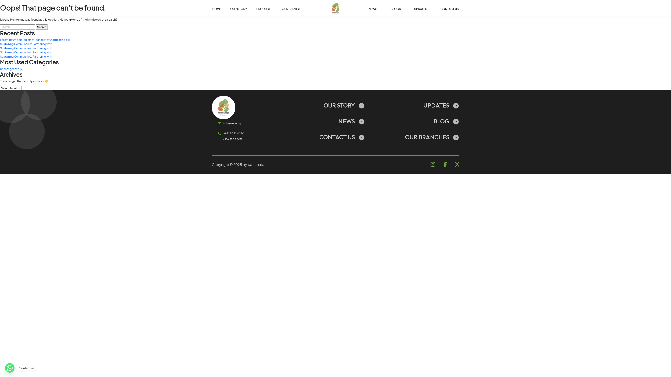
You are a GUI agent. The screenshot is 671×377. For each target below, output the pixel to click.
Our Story (339, 105)
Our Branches (427, 137)
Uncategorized (9, 69)
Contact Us (337, 137)
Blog (441, 121)
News (346, 121)
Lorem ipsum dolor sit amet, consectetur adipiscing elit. (35, 40)
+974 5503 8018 (233, 139)
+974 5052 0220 (233, 133)
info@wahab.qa (232, 123)
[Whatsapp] (10, 368)
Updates (436, 105)
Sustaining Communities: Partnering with (26, 44)
